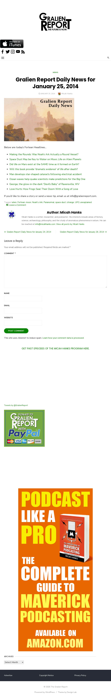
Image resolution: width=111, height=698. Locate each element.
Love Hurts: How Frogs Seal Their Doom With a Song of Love (43, 189)
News (55, 72)
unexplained (86, 202)
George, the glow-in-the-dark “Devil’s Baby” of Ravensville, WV (44, 184)
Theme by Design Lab (67, 692)
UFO (77, 202)
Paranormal (49, 202)
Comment (10, 253)
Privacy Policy (80, 675)
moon (28, 202)
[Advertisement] (55, 379)
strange (70, 202)
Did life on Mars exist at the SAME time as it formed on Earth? (44, 164)
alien (14, 202)
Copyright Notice (46, 675)
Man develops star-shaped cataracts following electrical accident (45, 174)
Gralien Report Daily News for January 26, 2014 (82, 232)
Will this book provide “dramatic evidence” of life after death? (43, 169)
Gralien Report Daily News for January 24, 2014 (29, 232)
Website (8, 317)
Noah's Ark (37, 202)
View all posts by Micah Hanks (70, 224)
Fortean (21, 202)
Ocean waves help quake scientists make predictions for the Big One (47, 179)
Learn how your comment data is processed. (63, 337)
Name (6, 293)
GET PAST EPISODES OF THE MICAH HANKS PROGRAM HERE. (55, 348)
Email (7, 305)
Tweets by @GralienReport (16, 405)
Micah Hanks (67, 93)
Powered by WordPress (45, 692)
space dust (60, 202)
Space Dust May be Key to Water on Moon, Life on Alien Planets (45, 159)
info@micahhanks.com (45, 224)
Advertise (8, 675)
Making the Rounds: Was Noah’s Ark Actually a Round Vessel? (43, 154)
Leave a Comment (17, 205)
